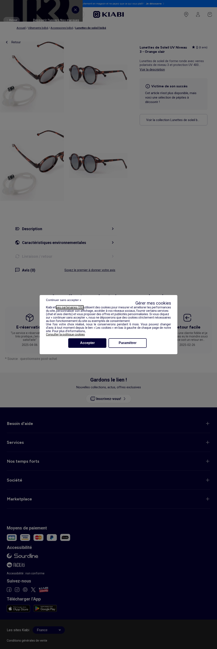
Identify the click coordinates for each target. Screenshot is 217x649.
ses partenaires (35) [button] (69, 307)
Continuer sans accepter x (63, 300)
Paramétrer (127, 343)
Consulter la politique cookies (65, 334)
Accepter (87, 343)
